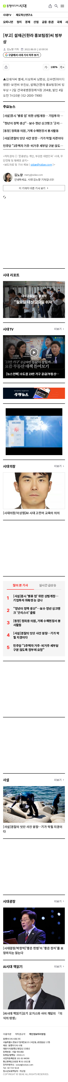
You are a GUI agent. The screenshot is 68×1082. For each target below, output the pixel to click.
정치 (19, 22)
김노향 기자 (13, 49)
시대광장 (9, 901)
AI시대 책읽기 (13, 966)
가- (46, 67)
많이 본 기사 (20, 585)
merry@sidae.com (33, 174)
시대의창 (9, 466)
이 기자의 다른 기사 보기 (32, 188)
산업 (36, 22)
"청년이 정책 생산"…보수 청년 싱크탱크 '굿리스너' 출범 (34, 123)
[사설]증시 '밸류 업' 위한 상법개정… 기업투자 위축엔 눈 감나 (34, 115)
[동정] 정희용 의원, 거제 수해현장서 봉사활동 (31, 130)
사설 (6, 779)
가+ (62, 67)
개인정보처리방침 (37, 1034)
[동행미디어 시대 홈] (14, 6)
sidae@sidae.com (41, 164)
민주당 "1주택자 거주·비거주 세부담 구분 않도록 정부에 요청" (34, 145)
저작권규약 (20, 1034)
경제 (27, 22)
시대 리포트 (11, 274)
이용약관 (7, 1034)
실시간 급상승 (47, 585)
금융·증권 (47, 22)
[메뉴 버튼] (62, 6)
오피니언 (8, 22)
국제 (59, 22)
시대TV (8, 329)
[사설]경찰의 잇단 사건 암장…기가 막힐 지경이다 (33, 138)
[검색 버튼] (56, 6)
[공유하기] (50, 6)
